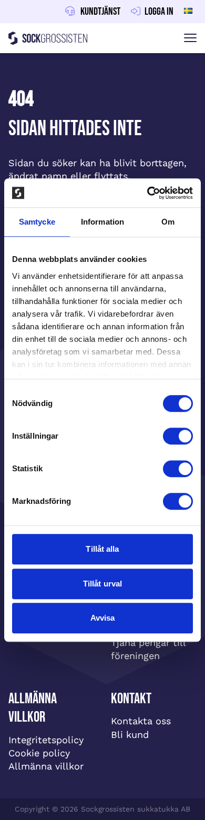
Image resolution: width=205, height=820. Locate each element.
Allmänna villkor (46, 766)
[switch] (178, 436)
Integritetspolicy (46, 739)
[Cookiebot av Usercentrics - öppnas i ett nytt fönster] (147, 193)
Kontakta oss (141, 720)
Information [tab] (102, 221)
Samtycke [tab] (37, 221)
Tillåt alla (102, 548)
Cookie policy (39, 752)
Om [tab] (168, 221)
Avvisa (102, 617)
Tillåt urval (102, 583)
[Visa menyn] (190, 38)
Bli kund (130, 734)
